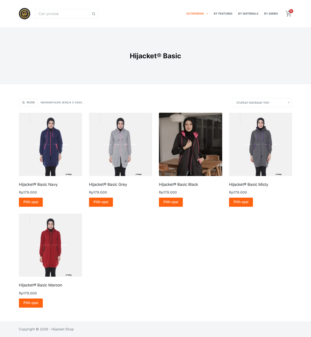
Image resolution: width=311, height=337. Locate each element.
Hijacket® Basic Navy (38, 184)
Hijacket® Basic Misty (248, 184)
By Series (271, 13)
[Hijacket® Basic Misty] (260, 144)
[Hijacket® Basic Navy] (50, 144)
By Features (223, 13)
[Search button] (93, 13)
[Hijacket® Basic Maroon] (50, 245)
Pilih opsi (30, 202)
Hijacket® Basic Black (178, 184)
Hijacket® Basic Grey (108, 184)
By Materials (248, 13)
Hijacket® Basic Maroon (40, 285)
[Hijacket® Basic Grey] (120, 144)
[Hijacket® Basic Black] (190, 144)
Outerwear (195, 13)
